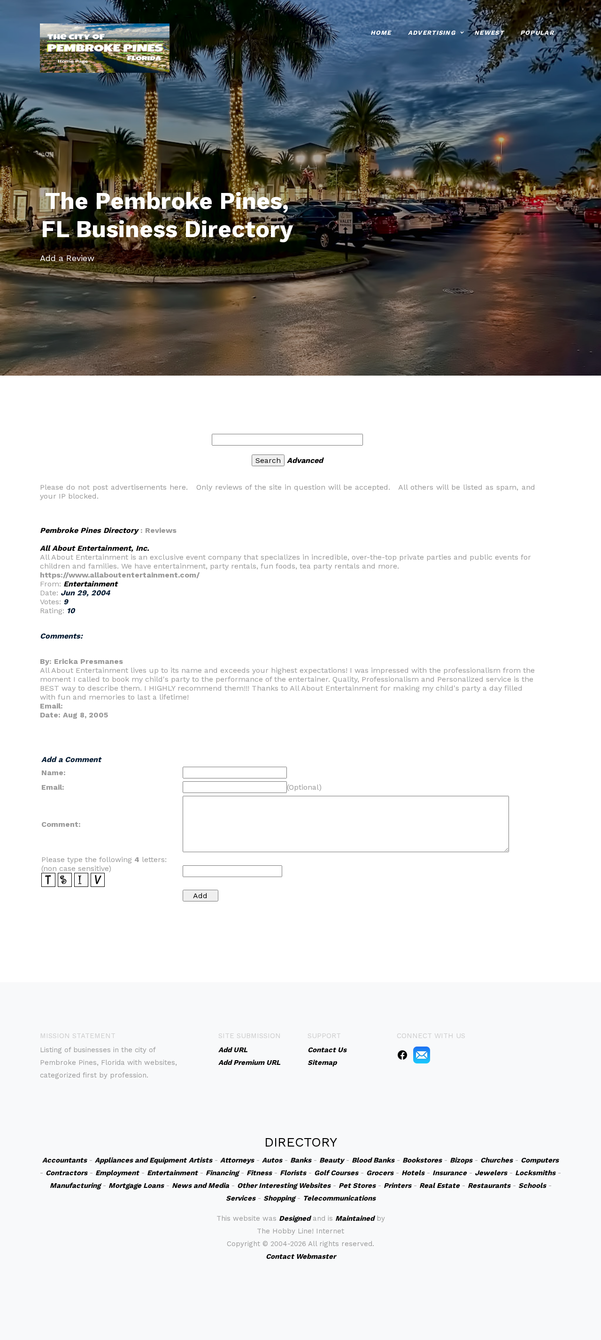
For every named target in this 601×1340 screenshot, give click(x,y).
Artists (200, 1160)
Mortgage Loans (136, 1185)
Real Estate (439, 1185)
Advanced (305, 460)
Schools (532, 1185)
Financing (222, 1173)
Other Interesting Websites (284, 1185)
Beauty (331, 1160)
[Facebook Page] (402, 1054)
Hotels (412, 1173)
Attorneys (237, 1160)
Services (240, 1198)
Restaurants (489, 1185)
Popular (537, 32)
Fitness (259, 1173)
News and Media (200, 1185)
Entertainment (90, 583)
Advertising (431, 32)
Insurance (449, 1173)
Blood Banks (373, 1160)
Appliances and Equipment (140, 1160)
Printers (397, 1185)
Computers (540, 1160)
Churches (496, 1160)
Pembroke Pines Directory (89, 530)
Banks (300, 1160)
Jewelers (491, 1173)
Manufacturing (75, 1185)
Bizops (461, 1160)
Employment (117, 1173)
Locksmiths (535, 1173)
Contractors (66, 1173)
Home (381, 32)
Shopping (279, 1198)
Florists (293, 1173)
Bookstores (422, 1160)
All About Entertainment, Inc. (94, 548)
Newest (489, 32)
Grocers (379, 1173)
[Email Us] (421, 1054)
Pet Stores (357, 1185)
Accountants (64, 1160)
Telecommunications (339, 1198)
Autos (272, 1160)
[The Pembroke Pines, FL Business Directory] (105, 47)
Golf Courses (336, 1173)
